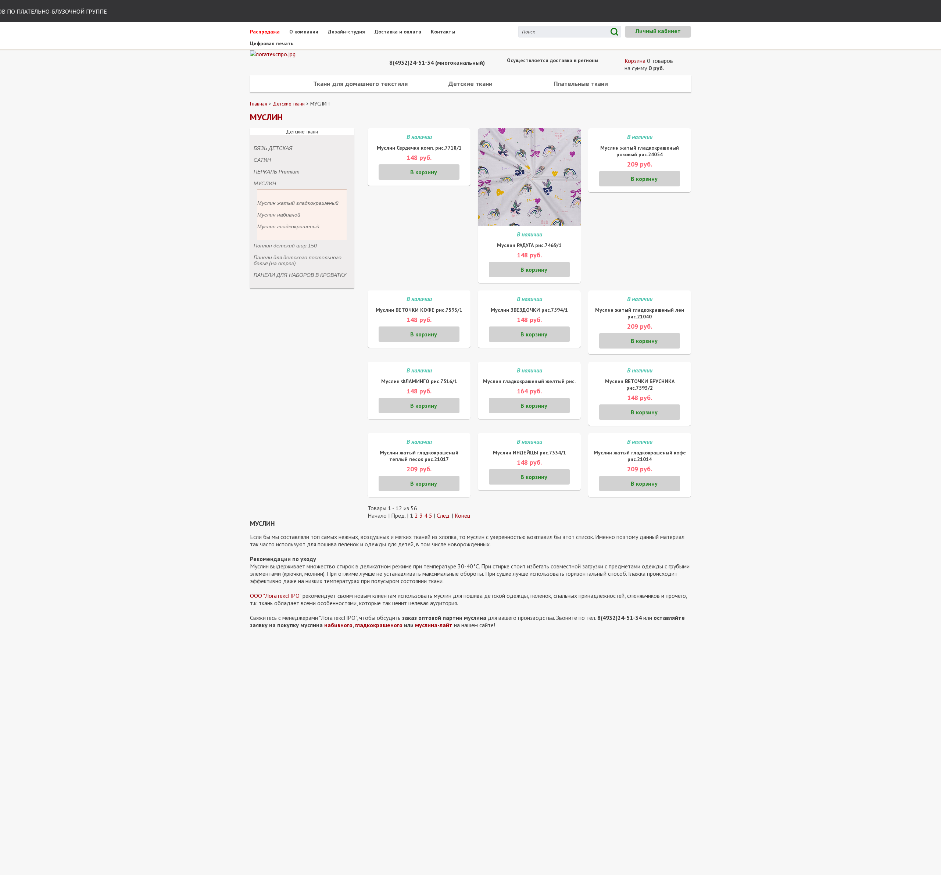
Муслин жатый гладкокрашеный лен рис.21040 (639, 313)
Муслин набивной (278, 215)
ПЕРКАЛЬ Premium (277, 172)
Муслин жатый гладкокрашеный (298, 203)
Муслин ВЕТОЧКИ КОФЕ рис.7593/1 (419, 310)
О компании (303, 31)
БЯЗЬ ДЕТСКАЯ (273, 148)
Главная (258, 103)
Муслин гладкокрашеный (288, 226)
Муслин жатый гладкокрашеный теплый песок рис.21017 (419, 456)
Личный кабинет (658, 31)
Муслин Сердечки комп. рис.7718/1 (419, 147)
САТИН (262, 160)
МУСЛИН (265, 183)
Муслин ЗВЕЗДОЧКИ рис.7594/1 (529, 310)
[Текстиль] (305, 54)
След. (443, 515)
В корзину (423, 172)
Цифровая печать (271, 43)
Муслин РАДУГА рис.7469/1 (529, 245)
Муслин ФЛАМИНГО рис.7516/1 (419, 381)
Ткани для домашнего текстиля (360, 83)
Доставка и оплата (398, 31)
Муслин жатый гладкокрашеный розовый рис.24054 (639, 151)
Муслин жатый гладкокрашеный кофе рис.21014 (640, 456)
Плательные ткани (581, 83)
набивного (338, 625)
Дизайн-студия (346, 31)
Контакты (443, 31)
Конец (462, 515)
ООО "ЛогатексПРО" (275, 595)
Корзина (636, 60)
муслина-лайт (433, 625)
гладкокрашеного (378, 625)
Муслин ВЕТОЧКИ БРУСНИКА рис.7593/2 (640, 384)
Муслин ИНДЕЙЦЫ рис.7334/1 (529, 452)
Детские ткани (470, 83)
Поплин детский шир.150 (285, 246)
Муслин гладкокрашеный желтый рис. (529, 381)
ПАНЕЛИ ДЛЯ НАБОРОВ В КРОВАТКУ (300, 275)
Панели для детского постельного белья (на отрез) (297, 260)
